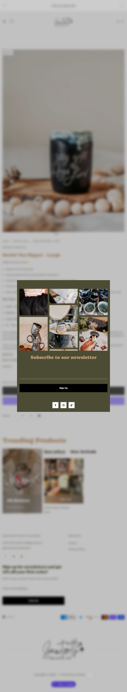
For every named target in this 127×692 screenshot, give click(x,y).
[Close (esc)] (105, 284)
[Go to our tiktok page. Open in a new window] (71, 405)
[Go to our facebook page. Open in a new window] (55, 405)
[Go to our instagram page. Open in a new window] (63, 405)
